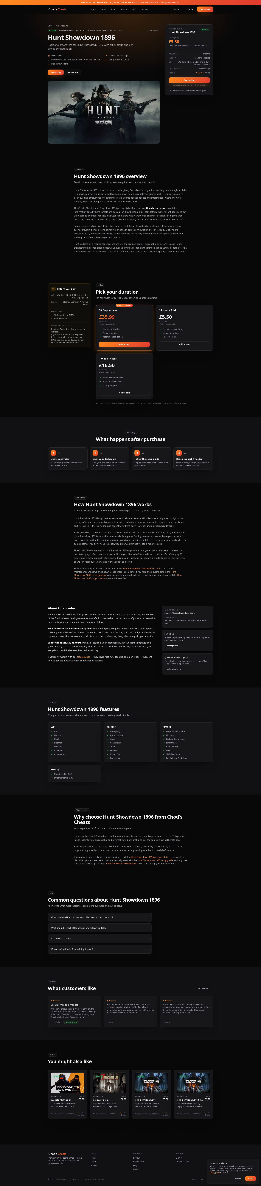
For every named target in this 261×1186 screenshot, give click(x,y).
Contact (136, 1169)
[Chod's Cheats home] (57, 9)
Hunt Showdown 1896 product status (141, 568)
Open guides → (173, 645)
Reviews (124, 9)
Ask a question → (174, 669)
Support (144, 9)
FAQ (134, 9)
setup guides (83, 656)
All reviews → (204, 988)
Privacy (201, 1179)
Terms (193, 1179)
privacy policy (214, 1173)
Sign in (189, 9)
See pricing (56, 72)
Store (93, 9)
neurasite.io (101, 1179)
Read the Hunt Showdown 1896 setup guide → (190, 91)
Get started (205, 9)
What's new (138, 1161)
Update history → (153, 30)
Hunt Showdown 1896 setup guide (155, 860)
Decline (238, 1178)
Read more (73, 72)
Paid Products (61, 25)
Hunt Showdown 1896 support (121, 863)
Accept (250, 1178)
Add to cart (124, 344)
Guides (113, 9)
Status (103, 9)
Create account (183, 1161)
